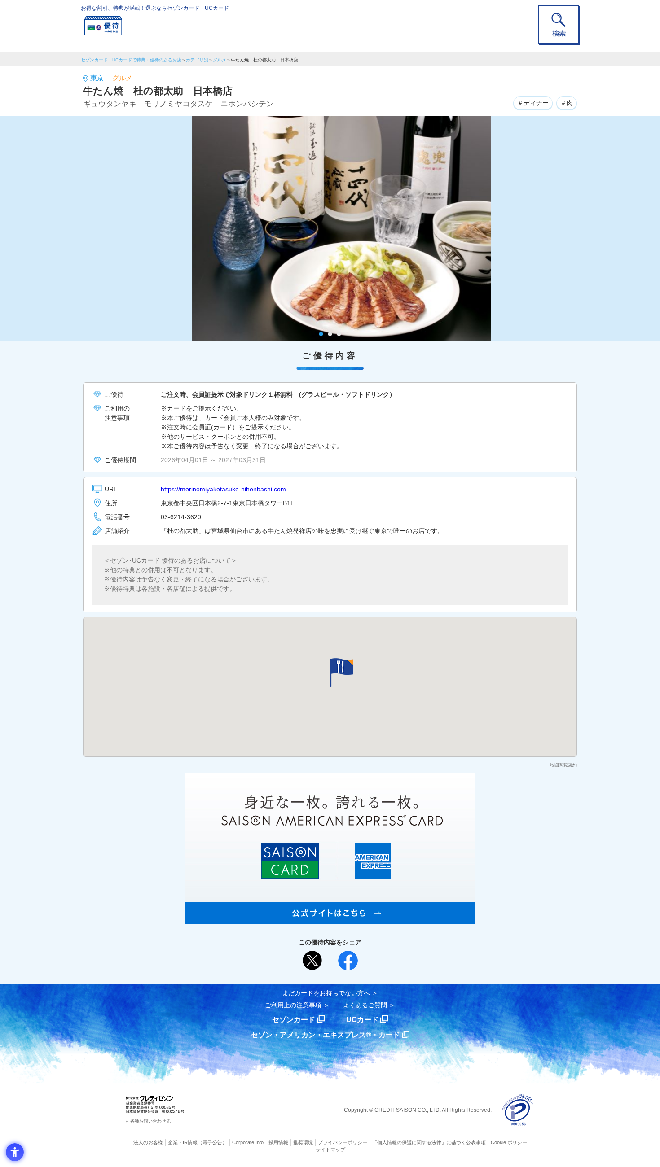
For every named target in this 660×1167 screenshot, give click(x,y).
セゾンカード (293, 1019)
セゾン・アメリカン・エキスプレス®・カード (325, 1035)
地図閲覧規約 (563, 764)
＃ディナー (533, 102)
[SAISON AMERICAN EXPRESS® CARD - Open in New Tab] (330, 919)
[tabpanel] (330, 228)
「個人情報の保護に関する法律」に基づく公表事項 (429, 1142)
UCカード (362, 1019)
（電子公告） (212, 1142)
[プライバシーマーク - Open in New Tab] (517, 1110)
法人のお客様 (148, 1142)
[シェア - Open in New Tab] (348, 960)
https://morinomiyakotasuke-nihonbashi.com (223, 489)
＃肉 (566, 102)
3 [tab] (339, 334)
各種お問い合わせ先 (150, 1121)
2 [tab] (330, 334)
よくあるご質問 (365, 1005)
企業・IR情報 (183, 1142)
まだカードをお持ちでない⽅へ (326, 993)
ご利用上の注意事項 (293, 1005)
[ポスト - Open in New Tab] (312, 960)
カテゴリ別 (197, 59)
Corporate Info (248, 1142)
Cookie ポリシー (509, 1142)
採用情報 (278, 1142)
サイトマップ (330, 1149)
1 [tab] (321, 334)
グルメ (219, 59)
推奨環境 (303, 1142)
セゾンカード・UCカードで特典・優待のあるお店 (131, 59)
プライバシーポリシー (342, 1142)
